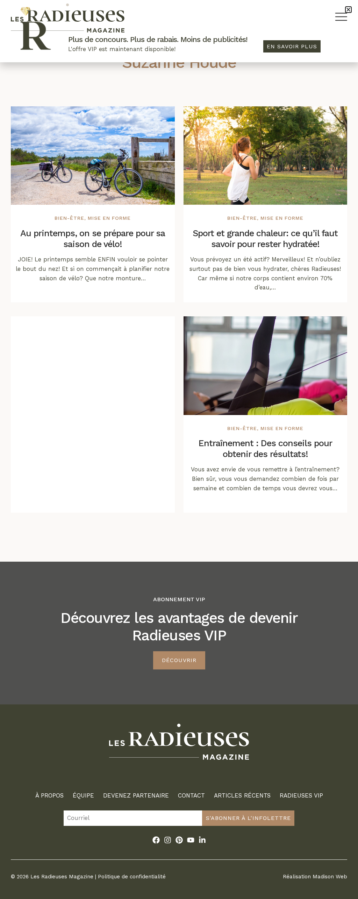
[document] (179, 449)
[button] (348, 9)
